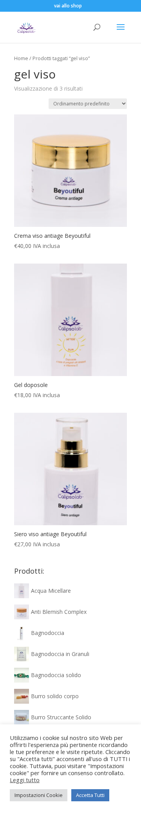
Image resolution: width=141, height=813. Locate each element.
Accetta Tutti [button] (90, 795)
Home (21, 58)
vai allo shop (68, 5)
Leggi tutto (25, 779)
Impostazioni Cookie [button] (38, 795)
